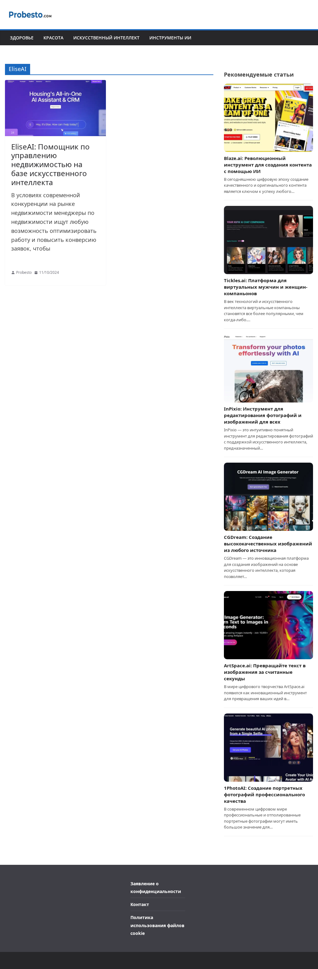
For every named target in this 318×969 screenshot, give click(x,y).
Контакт (139, 904)
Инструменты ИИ (170, 38)
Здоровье (22, 38)
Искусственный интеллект (106, 38)
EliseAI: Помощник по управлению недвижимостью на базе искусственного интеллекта (50, 164)
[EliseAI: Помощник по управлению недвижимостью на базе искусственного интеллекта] (55, 108)
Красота (53, 38)
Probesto (24, 272)
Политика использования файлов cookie (157, 925)
